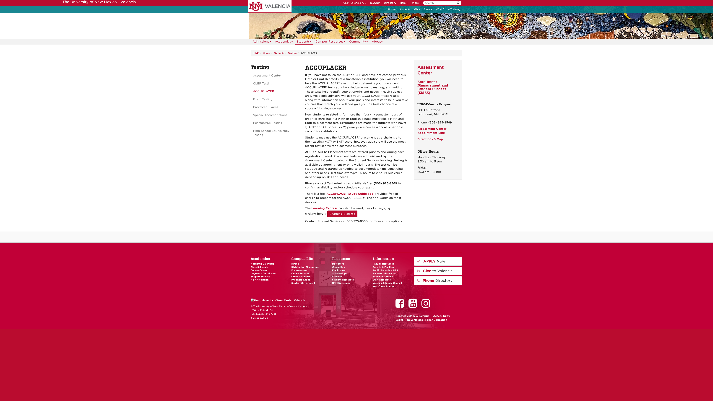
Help (403, 2)
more (415, 2)
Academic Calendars (262, 264)
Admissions (261, 41)
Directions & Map (430, 139)
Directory (390, 2)
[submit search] (458, 3)
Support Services (260, 276)
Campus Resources (329, 41)
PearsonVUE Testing (268, 123)
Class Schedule (259, 267)
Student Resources (343, 279)
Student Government (303, 283)
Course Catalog (259, 270)
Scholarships (339, 273)
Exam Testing (263, 99)
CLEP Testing (263, 83)
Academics (283, 41)
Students (405, 9)
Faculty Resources (383, 264)
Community (357, 41)
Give (417, 9)
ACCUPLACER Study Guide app (350, 193)
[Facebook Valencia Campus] (401, 305)
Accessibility (441, 315)
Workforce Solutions (384, 286)
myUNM (375, 2)
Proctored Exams (265, 107)
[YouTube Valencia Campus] (414, 305)
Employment (339, 270)
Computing (338, 267)
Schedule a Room (383, 276)
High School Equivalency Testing (271, 133)
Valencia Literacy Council (387, 283)
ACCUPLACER (263, 91)
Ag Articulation (260, 279)
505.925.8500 (259, 318)
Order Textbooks (300, 276)
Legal (399, 319)
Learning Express (324, 208)
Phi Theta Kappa (300, 279)
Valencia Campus (412, 315)
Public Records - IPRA (385, 270)
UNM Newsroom (341, 283)
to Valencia (437, 271)
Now (433, 261)
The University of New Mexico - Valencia (270, 6)
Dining (295, 264)
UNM (256, 53)
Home (391, 9)
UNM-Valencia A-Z (355, 2)
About (376, 41)
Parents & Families (383, 267)
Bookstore (338, 264)
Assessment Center (267, 75)
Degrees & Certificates (263, 273)
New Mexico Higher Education (427, 319)
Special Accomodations (270, 115)
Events (428, 9)
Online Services (300, 273)
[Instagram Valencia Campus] (427, 305)
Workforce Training (448, 9)
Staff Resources (382, 279)
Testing (292, 53)
